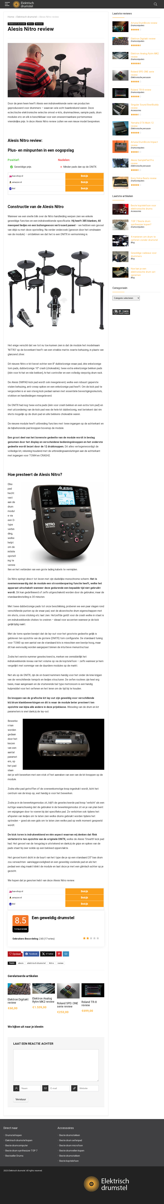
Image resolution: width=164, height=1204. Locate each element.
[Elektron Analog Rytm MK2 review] (43, 985)
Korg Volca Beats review (143, 178)
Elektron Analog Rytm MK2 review (43, 1000)
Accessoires (136, 110)
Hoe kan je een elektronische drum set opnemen (143, 271)
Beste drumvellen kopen (71, 1150)
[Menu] (7, 4)
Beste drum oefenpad (70, 1140)
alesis (21, 963)
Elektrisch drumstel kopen (18, 1140)
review (60, 963)
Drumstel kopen (13, 1135)
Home (11, 17)
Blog (133, 242)
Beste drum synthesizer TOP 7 (21, 1150)
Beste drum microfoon (71, 1145)
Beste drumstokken (69, 1135)
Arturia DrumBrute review (144, 23)
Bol (13, 188)
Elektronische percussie (141, 77)
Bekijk (84, 175)
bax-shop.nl (17, 176)
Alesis (30, 24)
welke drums (56, 816)
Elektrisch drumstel (26, 17)
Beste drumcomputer (16, 1145)
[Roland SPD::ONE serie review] (68, 985)
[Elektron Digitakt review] (19, 985)
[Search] (155, 4)
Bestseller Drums (14, 1155)
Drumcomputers (137, 25)
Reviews (39, 24)
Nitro (51, 963)
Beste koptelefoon (69, 1161)
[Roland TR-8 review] (93, 985)
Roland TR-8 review (89, 1003)
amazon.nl (17, 182)
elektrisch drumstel (36, 963)
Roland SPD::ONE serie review (67, 1005)
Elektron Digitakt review (143, 38)
